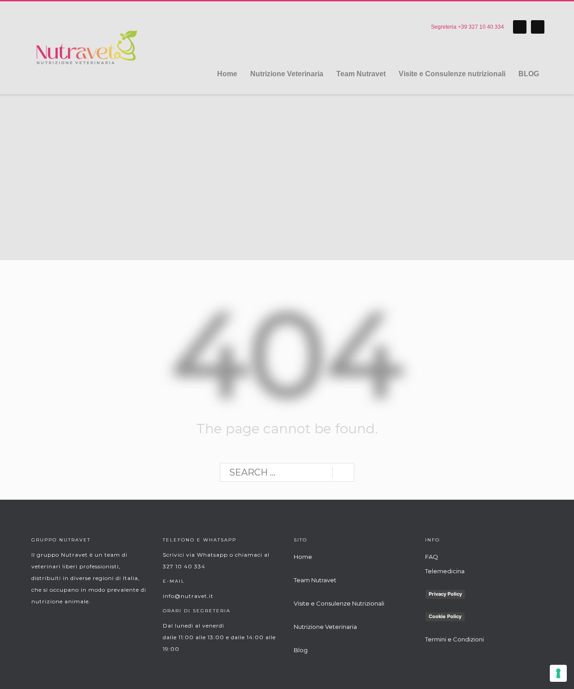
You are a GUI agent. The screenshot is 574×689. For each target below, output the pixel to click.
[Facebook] (519, 27)
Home (303, 556)
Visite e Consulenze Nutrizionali (339, 603)
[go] (343, 472)
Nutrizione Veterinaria (325, 626)
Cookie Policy (445, 616)
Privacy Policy (445, 594)
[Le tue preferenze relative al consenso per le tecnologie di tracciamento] (558, 673)
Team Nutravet (315, 580)
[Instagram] (537, 27)
